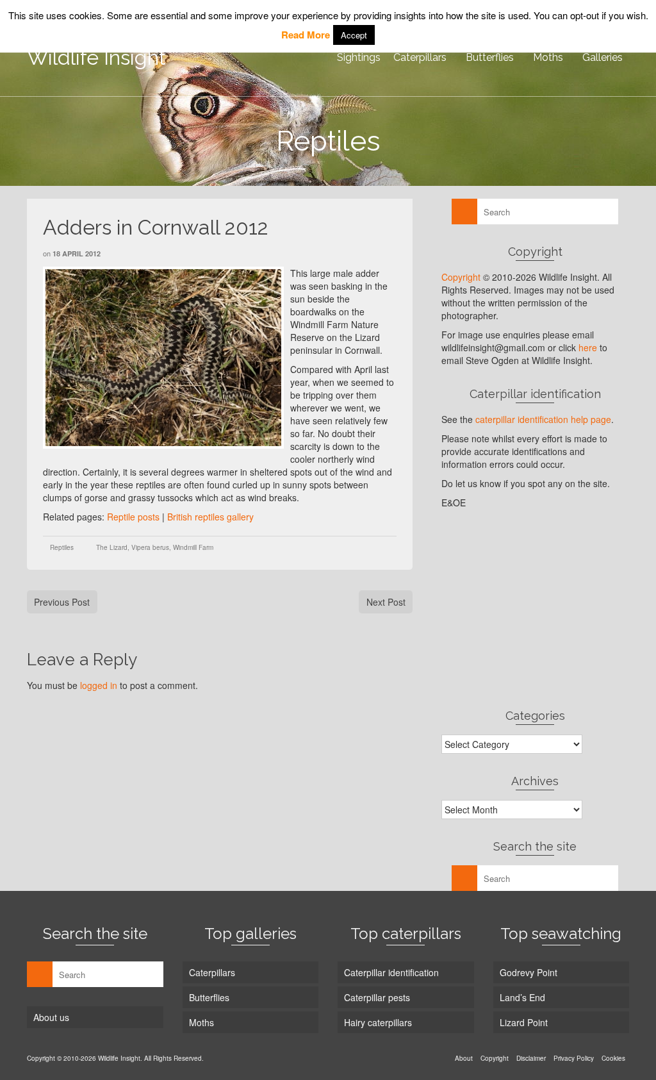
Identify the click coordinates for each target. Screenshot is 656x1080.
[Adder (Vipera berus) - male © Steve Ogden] (163, 358)
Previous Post (62, 601)
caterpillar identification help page (543, 419)
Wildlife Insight (96, 57)
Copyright (460, 276)
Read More (305, 34)
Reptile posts (133, 516)
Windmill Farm (193, 547)
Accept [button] (354, 35)
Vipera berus (150, 547)
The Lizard (111, 547)
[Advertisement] (535, 608)
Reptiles (62, 547)
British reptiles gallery (210, 516)
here (587, 347)
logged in (98, 685)
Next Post (386, 601)
